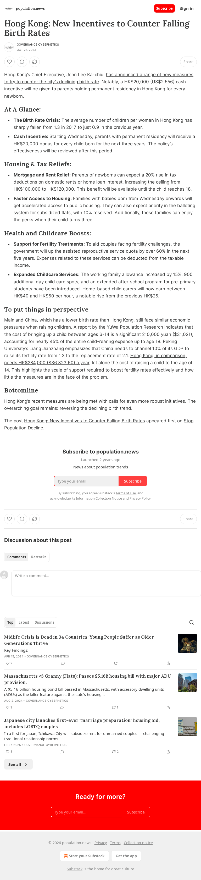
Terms (115, 842)
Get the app (126, 855)
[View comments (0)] (22, 62)
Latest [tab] (24, 622)
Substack (74, 868)
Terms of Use (126, 493)
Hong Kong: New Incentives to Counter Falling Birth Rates (84, 420)
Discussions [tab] (44, 622)
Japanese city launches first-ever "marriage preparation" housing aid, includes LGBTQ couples (82, 723)
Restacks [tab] (38, 557)
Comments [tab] (16, 557)
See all (14, 764)
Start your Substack (87, 855)
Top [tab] (10, 622)
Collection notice (138, 842)
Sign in (187, 8)
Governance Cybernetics (38, 44)
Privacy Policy (140, 498)
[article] (100, 650)
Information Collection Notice (99, 498)
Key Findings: (16, 650)
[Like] (9, 62)
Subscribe (164, 8)
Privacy (100, 842)
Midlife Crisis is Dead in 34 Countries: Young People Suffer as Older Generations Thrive (79, 640)
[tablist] (26, 557)
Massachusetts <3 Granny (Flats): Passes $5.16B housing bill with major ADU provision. (87, 679)
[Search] (191, 622)
